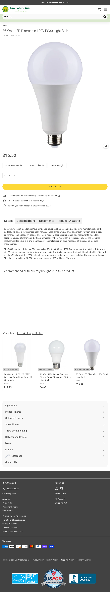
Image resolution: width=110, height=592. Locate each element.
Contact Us (7, 503)
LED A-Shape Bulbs (30, 333)
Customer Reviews (10, 507)
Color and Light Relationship (14, 516)
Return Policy (52, 560)
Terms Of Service (83, 560)
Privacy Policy (38, 560)
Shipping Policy (67, 560)
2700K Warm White (13, 165)
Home (4, 26)
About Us (6, 499)
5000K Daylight (57, 165)
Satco (5, 36)
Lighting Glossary (9, 528)
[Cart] (99, 9)
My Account (60, 499)
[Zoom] (105, 145)
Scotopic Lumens (9, 524)
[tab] (8, 221)
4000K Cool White (36, 165)
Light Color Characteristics (13, 520)
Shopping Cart (61, 503)
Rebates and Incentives (12, 532)
